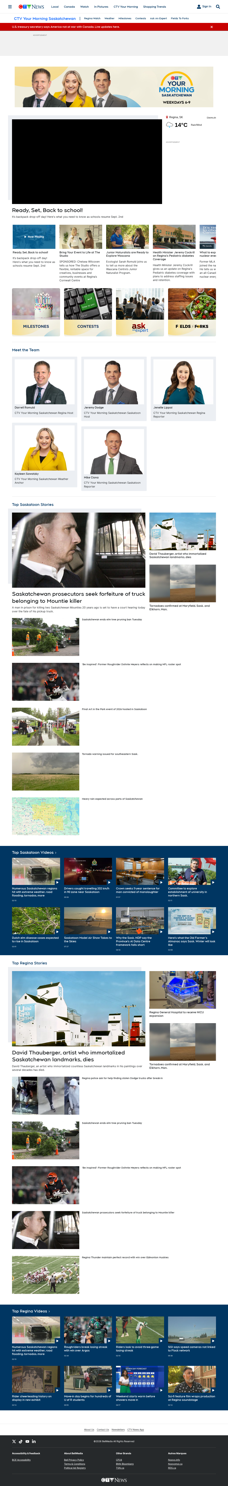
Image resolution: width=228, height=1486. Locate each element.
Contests (140, 18)
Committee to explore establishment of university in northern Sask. (187, 892)
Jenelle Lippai (162, 407)
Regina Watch (92, 18)
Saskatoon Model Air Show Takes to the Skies (88, 939)
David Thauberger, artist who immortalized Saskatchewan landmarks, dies (177, 555)
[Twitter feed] (14, 1441)
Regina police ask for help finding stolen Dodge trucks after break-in (122, 1078)
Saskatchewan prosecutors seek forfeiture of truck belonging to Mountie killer (128, 1212)
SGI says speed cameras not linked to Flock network (191, 1348)
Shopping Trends (154, 6)
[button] (209, 253)
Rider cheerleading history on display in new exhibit (32, 1398)
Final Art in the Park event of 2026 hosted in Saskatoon (114, 709)
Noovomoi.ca (175, 1463)
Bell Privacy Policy (74, 1459)
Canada (69, 6)
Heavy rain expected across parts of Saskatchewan (112, 799)
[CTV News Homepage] (31, 7)
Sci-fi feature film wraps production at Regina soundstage (191, 1398)
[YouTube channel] (27, 1441)
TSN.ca (120, 1467)
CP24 (119, 1459)
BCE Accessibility (21, 1459)
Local (55, 6)
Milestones (125, 18)
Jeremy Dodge (94, 407)
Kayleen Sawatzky (27, 473)
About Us (89, 1429)
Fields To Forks (180, 18)
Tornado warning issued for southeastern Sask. (110, 754)
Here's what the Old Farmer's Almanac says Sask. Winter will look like (191, 941)
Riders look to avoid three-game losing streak (137, 1348)
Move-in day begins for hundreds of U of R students (87, 1398)
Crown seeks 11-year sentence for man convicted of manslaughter (138, 890)
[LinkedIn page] (34, 1441)
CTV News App (135, 1429)
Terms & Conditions (74, 1463)
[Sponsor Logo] (114, 87)
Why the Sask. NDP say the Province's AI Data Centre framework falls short (134, 941)
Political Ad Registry (75, 1467)
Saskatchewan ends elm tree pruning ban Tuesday (112, 619)
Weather (109, 18)
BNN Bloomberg (125, 1463)
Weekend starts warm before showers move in (135, 1398)
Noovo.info (174, 1459)
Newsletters (118, 1429)
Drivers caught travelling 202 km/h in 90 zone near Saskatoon (86, 890)
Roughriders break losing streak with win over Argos (85, 1348)
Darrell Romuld (25, 407)
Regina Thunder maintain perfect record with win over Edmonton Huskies (125, 1257)
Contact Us (103, 1429)
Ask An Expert (158, 18)
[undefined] (34, 246)
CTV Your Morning (126, 6)
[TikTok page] (21, 1441)
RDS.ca (172, 1467)
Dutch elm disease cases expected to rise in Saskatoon (35, 939)
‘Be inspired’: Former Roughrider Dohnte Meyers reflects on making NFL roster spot (131, 664)
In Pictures (101, 6)
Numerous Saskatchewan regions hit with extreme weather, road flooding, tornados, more (34, 892)
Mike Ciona (91, 477)
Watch (84, 6)
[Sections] (10, 6)
